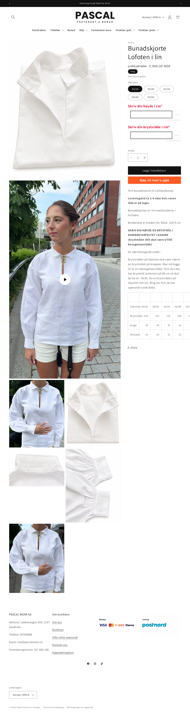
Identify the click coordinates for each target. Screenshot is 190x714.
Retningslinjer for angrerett (80, 707)
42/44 (166, 89)
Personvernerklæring (54, 707)
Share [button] (134, 347)
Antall (131, 150)
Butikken (58, 630)
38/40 (151, 89)
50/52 (151, 97)
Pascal (20, 707)
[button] (13, 17)
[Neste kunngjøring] (181, 3)
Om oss (57, 622)
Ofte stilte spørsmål (65, 637)
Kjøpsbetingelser (63, 652)
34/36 (135, 89)
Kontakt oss (60, 645)
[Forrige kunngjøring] (9, 3)
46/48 (135, 97)
